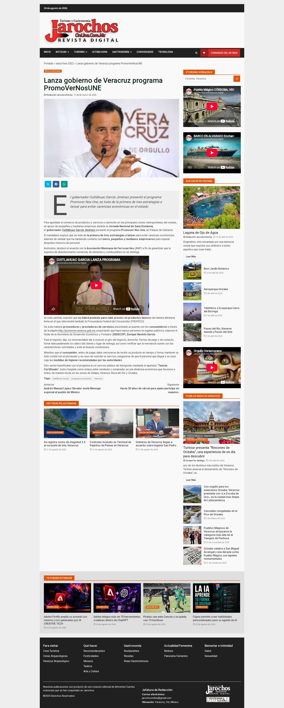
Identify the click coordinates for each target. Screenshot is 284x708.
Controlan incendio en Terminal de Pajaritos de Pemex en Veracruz (111, 423)
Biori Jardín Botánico (192, 271)
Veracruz (98, 378)
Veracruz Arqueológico (56, 661)
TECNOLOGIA (165, 52)
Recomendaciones (94, 650)
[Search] (196, 53)
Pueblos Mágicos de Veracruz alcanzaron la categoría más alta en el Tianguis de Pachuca (192, 535)
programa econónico (81, 378)
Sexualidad (211, 656)
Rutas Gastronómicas (136, 661)
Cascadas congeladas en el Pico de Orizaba (192, 515)
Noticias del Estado (53, 71)
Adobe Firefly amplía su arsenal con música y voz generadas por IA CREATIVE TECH (67, 598)
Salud (208, 650)
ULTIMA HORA (99, 52)
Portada (48, 63)
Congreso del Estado (224, 53)
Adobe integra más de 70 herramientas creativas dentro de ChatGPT (117, 598)
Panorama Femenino (176, 656)
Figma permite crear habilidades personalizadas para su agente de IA (216, 598)
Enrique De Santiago (195, 460)
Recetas (128, 656)
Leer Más (191, 256)
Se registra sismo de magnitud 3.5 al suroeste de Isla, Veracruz (65, 423)
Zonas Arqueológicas (55, 656)
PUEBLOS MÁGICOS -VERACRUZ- (200, 436)
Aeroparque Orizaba (192, 291)
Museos (88, 661)
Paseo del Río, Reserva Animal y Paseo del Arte (192, 332)
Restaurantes (131, 650)
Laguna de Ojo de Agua (211, 207)
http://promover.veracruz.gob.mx (76, 330)
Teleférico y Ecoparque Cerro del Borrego (192, 312)
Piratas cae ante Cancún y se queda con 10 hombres (166, 598)
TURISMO (79, 52)
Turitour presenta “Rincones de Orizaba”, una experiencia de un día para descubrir (211, 422)
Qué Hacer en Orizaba (195, 225)
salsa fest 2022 (65, 63)
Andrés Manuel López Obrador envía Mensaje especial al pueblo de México (72, 388)
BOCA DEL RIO (152, 607)
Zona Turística (51, 650)
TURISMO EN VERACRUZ (197, 440)
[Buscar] (237, 79)
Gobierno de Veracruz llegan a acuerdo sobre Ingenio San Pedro (157, 423)
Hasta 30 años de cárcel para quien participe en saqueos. (149, 388)
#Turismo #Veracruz (199, 72)
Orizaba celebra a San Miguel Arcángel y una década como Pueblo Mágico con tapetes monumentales (192, 556)
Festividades (91, 656)
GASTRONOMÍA (120, 52)
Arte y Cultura (91, 671)
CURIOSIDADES (145, 52)
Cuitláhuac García (60, 378)
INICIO (47, 52)
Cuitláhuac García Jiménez (78, 230)
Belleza (168, 650)
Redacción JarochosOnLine (59, 95)
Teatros (87, 666)
